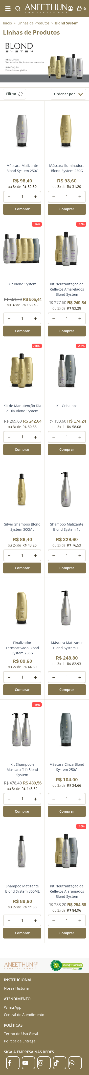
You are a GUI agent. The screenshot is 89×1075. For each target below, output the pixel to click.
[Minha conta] (70, 8)
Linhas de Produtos (33, 23)
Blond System (67, 23)
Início (7, 23)
